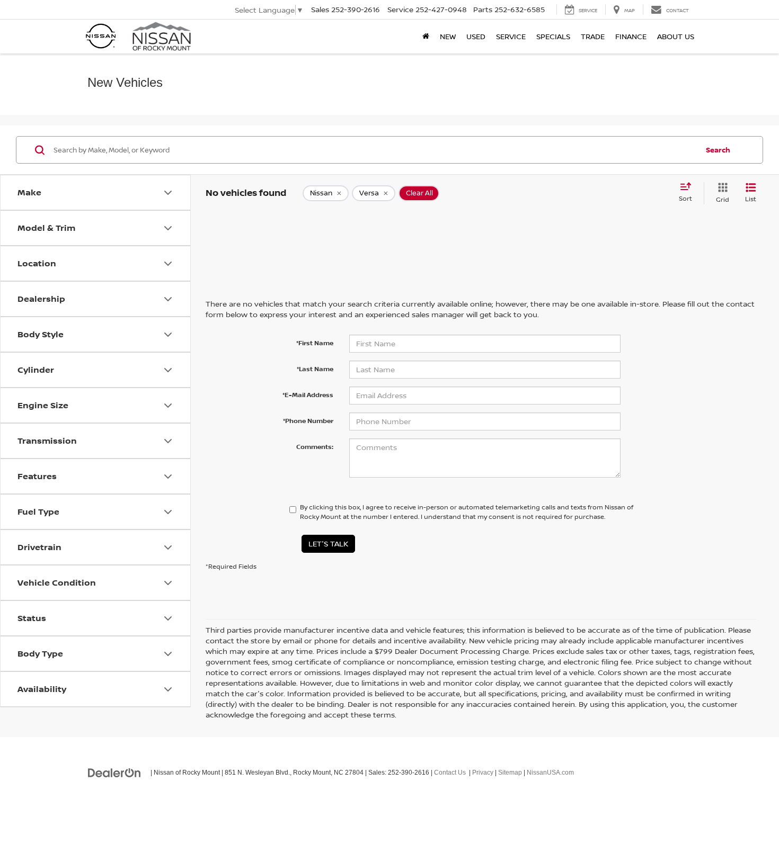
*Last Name (315, 368)
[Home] (426, 36)
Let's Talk (328, 543)
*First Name (314, 342)
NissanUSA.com (550, 772)
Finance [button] (631, 36)
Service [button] (511, 36)
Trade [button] (593, 36)
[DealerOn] (114, 772)
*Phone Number (308, 420)
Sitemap (510, 772)
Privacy (482, 772)
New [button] (448, 36)
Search (718, 150)
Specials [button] (553, 36)
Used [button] (475, 36)
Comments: (314, 446)
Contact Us (450, 772)
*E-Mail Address (307, 394)
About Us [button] (675, 36)
